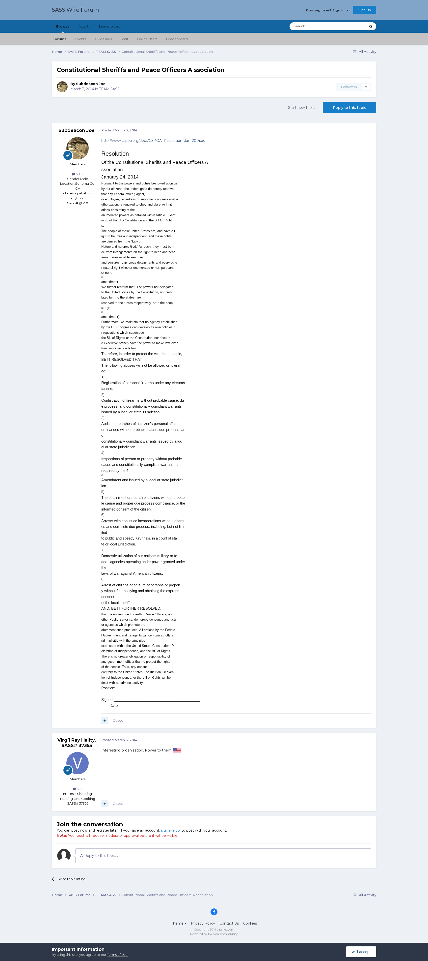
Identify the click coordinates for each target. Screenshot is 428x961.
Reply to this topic (349, 107)
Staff (124, 39)
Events (80, 39)
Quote (118, 720)
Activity (84, 26)
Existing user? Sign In (326, 10)
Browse (63, 26)
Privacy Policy (203, 923)
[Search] (370, 26)
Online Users (147, 39)
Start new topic (301, 107)
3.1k (79, 789)
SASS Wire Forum (75, 9)
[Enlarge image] (177, 750)
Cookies (250, 923)
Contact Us (229, 923)
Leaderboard (177, 39)
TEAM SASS (109, 89)
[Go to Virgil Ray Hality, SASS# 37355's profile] (77, 763)
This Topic (352, 26)
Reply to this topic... (100, 855)
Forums (59, 39)
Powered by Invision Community (214, 934)
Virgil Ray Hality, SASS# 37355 (76, 742)
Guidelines (103, 39)
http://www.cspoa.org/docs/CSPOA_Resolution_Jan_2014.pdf (154, 140)
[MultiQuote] (104, 720)
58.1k (79, 174)
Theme (178, 923)
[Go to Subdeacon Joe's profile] (62, 86)
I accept (363, 952)
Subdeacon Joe (91, 84)
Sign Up (364, 10)
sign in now (171, 830)
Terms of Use (117, 955)
